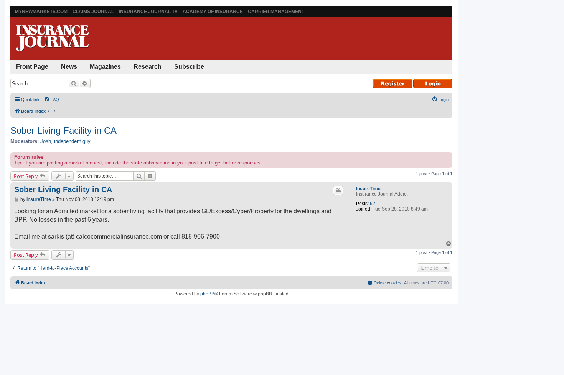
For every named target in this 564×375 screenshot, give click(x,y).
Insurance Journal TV (148, 11)
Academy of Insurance (213, 11)
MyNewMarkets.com (41, 11)
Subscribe (189, 66)
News (69, 66)
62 (372, 203)
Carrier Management (276, 11)
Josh (45, 141)
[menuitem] (51, 99)
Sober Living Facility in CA (63, 130)
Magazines (105, 66)
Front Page (32, 66)
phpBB (207, 294)
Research (148, 66)
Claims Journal (93, 11)
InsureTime (368, 188)
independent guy (72, 141)
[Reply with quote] (338, 190)
